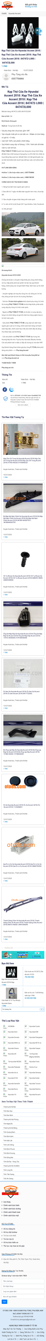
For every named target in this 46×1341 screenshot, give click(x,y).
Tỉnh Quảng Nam (9, 1132)
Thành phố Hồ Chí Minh (11, 1166)
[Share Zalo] (11, 389)
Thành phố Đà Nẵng (10, 1128)
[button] (40, 5)
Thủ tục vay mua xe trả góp (13, 1246)
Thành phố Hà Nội (9, 1107)
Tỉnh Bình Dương (9, 1153)
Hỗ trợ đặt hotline (10, 1232)
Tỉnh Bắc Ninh (8, 1115)
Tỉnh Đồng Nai (8, 1157)
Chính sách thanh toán (11, 1212)
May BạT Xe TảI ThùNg (12, 1329)
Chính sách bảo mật (11, 1215)
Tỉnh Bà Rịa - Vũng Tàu (11, 1162)
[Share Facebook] (5, 389)
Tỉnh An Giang (8, 1178)
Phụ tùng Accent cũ (12, 358)
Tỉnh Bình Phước (9, 1149)
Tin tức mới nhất (9, 1236)
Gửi (4, 1302)
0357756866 (29, 172)
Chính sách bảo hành (11, 1205)
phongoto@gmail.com (27, 1319)
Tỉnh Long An (8, 1170)
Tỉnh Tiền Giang (8, 1174)
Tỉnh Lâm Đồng (8, 1145)
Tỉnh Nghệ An (8, 1124)
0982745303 (29, 177)
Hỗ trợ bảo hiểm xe (10, 1242)
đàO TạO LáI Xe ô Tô (28, 1339)
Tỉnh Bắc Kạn (8, 1111)
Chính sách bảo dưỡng (12, 1209)
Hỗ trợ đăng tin (9, 1229)
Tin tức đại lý (8, 1239)
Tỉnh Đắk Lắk (7, 1140)
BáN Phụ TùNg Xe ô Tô (25, 1336)
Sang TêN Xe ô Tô (27, 1332)
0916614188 (28, 1316)
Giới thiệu (7, 1202)
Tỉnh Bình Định (8, 1136)
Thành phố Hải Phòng (10, 1119)
